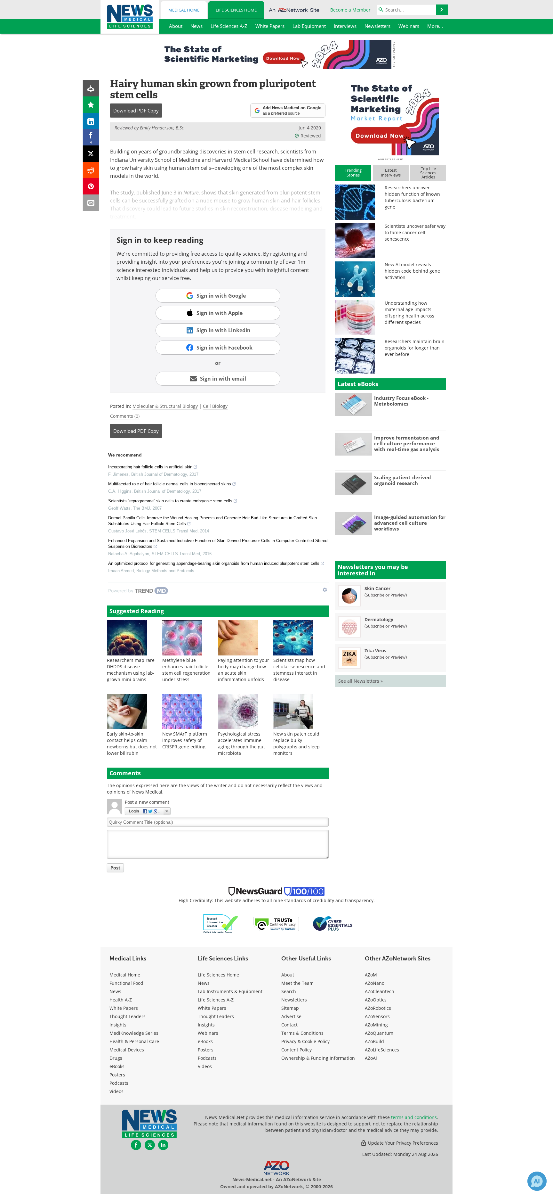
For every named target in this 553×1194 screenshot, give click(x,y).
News (115, 991)
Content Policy (296, 1050)
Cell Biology (215, 406)
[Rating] (91, 104)
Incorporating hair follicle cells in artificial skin (150, 467)
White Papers (123, 1008)
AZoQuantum (379, 1033)
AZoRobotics (378, 1008)
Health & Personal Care (134, 1041)
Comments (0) (125, 416)
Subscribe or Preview (385, 595)
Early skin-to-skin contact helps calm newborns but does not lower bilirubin (132, 743)
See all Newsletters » (360, 681)
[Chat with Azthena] (537, 1181)
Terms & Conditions (302, 1033)
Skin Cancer (377, 588)
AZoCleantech (379, 991)
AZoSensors (377, 1016)
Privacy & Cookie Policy (305, 1041)
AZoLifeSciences (382, 1050)
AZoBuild (374, 1041)
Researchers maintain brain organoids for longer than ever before (415, 347)
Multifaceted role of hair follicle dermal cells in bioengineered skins (169, 484)
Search (288, 991)
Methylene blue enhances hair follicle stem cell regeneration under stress (186, 669)
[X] (91, 153)
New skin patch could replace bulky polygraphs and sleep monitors (296, 743)
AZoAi (371, 1058)
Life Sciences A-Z (216, 1000)
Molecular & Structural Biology (165, 406)
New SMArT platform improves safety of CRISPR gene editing (184, 740)
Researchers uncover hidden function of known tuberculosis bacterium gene (412, 197)
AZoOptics (376, 1000)
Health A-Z (120, 1000)
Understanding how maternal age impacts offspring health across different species (409, 312)
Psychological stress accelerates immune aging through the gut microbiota (241, 743)
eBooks (116, 1066)
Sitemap (290, 1008)
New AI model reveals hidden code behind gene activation (412, 270)
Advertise (291, 1016)
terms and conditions (414, 1117)
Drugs (115, 1058)
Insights (117, 1025)
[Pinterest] (91, 186)
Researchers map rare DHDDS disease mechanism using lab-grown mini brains (131, 669)
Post (115, 868)
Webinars (208, 1033)
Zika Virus (375, 650)
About (287, 975)
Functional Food (126, 983)
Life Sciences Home (236, 10)
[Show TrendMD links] (324, 589)
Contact (289, 1025)
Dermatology (379, 619)
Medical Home (183, 10)
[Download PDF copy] (91, 88)
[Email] (91, 202)
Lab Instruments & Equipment (230, 991)
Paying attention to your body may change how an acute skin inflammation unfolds (243, 669)
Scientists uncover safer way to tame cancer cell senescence (415, 232)
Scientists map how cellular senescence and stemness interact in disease (299, 669)
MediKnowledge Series (133, 1033)
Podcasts (118, 1083)
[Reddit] (91, 170)
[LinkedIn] (91, 121)
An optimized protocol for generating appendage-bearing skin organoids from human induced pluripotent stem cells (213, 563)
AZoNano (374, 983)
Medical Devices (126, 1050)
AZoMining (376, 1025)
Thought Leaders (127, 1016)
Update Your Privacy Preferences (402, 1143)
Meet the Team (297, 983)
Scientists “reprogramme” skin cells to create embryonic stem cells (170, 500)
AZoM (371, 975)
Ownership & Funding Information (318, 1058)
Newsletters (294, 1000)
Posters (117, 1075)
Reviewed (311, 136)
